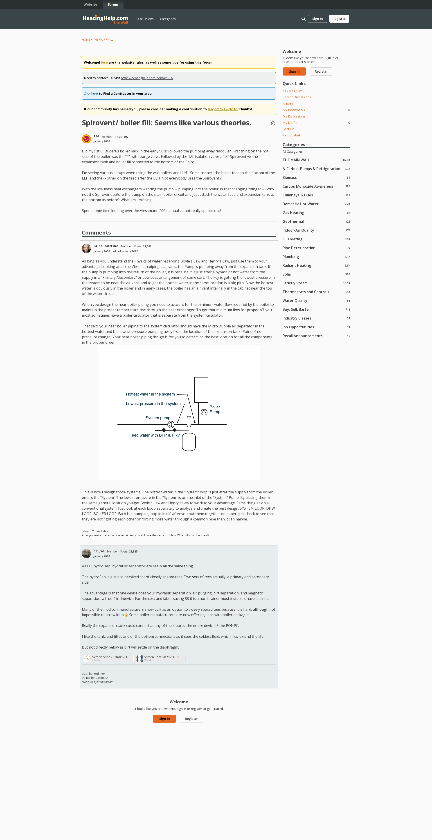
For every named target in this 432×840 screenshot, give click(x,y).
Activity (288, 103)
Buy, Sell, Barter (316, 309)
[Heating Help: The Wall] (105, 19)
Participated (291, 135)
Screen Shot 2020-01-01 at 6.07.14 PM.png (112, 657)
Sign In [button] (164, 718)
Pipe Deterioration (316, 247)
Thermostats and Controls (316, 291)
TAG (96, 136)
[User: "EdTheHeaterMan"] (86, 248)
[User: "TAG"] (86, 138)
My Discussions (294, 116)
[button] (273, 124)
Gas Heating (316, 212)
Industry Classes (316, 318)
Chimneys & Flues (316, 195)
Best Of (288, 129)
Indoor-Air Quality (316, 230)
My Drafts (316, 122)
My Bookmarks (316, 110)
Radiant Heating (316, 265)
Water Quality (316, 300)
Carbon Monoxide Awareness (316, 186)
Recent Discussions (297, 97)
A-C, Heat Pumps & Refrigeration (316, 168)
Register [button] (191, 718)
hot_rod (99, 551)
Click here (91, 93)
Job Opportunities (316, 326)
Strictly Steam (316, 283)
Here (104, 62)
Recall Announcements (316, 335)
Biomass (316, 177)
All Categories (293, 91)
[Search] (303, 19)
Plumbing (316, 256)
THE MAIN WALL (316, 159)
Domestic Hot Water (316, 203)
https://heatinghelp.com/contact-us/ (147, 78)
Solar (316, 274)
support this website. (223, 109)
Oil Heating (316, 239)
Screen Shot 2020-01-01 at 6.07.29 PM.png (164, 657)
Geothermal (316, 221)
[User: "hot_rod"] (86, 553)
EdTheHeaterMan (106, 246)
